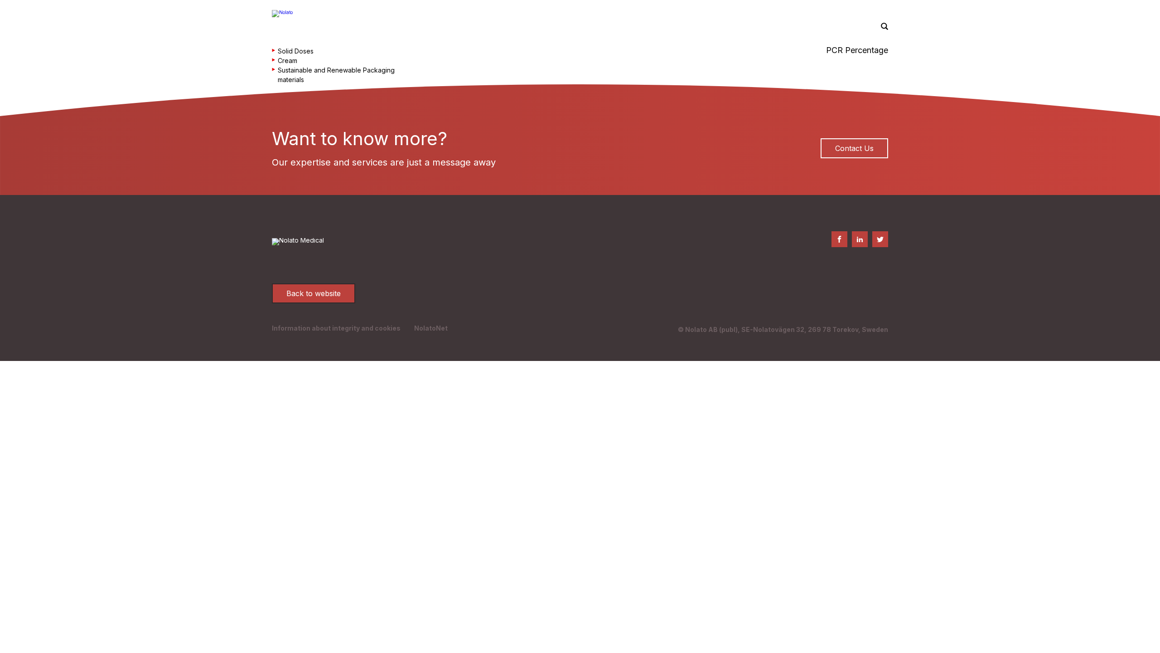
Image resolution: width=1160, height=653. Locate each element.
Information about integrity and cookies (336, 328)
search (884, 26)
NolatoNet (431, 328)
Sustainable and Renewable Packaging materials (336, 74)
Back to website (313, 293)
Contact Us (854, 148)
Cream (287, 60)
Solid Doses (296, 51)
